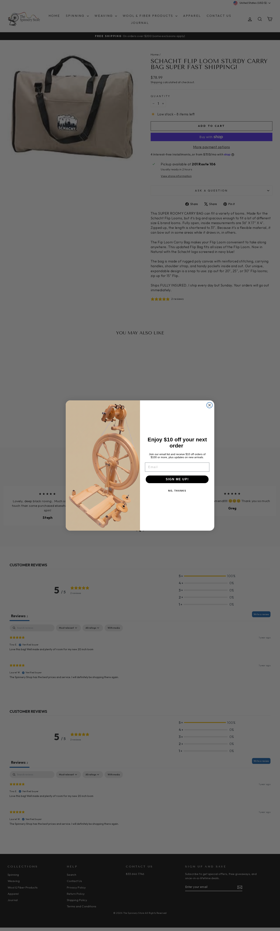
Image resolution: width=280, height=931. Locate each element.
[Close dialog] (209, 405)
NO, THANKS (177, 490)
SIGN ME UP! (177, 479)
